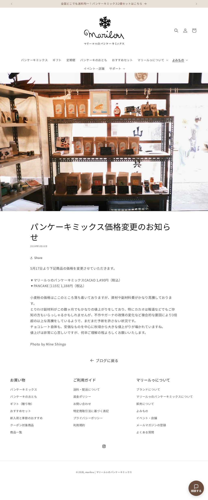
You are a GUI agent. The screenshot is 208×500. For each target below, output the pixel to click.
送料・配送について (86, 389)
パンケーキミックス (23, 389)
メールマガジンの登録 (151, 425)
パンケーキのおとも (23, 396)
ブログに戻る (107, 360)
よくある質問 (145, 432)
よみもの (142, 411)
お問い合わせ (82, 404)
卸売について (145, 404)
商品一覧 (16, 432)
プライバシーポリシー (88, 418)
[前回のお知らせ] (11, 4)
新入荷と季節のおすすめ (26, 418)
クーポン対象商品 (22, 425)
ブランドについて (148, 389)
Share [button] (38, 258)
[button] (152, 60)
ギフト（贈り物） (22, 404)
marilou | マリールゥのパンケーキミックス (108, 472)
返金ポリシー (82, 396)
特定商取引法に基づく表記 (91, 411)
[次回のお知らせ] (196, 4)
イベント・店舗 (146, 418)
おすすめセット (20, 411)
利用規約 (79, 425)
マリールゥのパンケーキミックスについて (164, 396)
